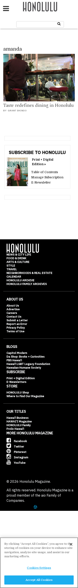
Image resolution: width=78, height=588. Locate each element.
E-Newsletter (41, 182)
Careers (11, 313)
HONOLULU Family (18, 425)
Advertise (13, 309)
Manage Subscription (47, 177)
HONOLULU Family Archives (26, 284)
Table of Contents (44, 172)
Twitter (18, 446)
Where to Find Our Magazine (25, 396)
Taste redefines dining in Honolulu (38, 105)
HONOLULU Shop (17, 392)
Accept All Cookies (39, 580)
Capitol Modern (16, 353)
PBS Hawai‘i (14, 360)
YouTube (19, 463)
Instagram (20, 457)
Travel (11, 269)
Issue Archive (21, 528)
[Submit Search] (59, 24)
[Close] (71, 544)
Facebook (20, 441)
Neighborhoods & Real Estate (29, 273)
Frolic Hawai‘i (15, 429)
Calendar (13, 276)
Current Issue (21, 517)
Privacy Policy (15, 327)
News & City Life (18, 254)
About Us (12, 305)
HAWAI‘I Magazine (19, 421)
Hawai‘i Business (17, 418)
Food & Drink (16, 258)
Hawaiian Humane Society (23, 367)
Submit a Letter (17, 320)
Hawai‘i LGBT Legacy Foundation (28, 364)
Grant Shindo (17, 110)
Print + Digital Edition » (42, 162)
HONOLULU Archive (20, 280)
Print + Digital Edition (20, 378)
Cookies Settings (39, 567)
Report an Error (16, 324)
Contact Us (13, 316)
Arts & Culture (17, 262)
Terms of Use (15, 331)
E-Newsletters (16, 382)
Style (10, 265)
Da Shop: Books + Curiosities (25, 356)
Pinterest (19, 452)
